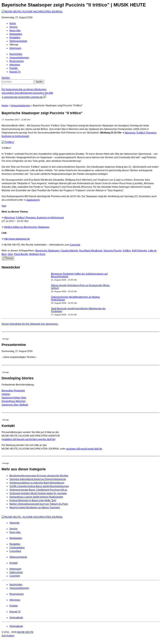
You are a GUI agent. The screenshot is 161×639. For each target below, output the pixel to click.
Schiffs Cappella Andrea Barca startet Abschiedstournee (39, 486)
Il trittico (127, 250)
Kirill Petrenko (139, 250)
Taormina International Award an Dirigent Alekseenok (37, 479)
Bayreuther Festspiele (13, 390)
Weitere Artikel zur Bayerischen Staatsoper (26, 227)
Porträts (13, 68)
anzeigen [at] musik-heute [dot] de (84, 448)
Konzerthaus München (14, 401)
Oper (10, 254)
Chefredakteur (17, 547)
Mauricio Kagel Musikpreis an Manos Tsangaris (34, 507)
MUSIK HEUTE (25, 632)
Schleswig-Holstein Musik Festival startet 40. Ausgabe (38, 493)
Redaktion (14, 37)
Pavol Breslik (21, 254)
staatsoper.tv (32, 200)
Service (13, 27)
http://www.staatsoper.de (17, 238)
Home (12, 23)
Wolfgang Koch (37, 254)
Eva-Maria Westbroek (90, 250)
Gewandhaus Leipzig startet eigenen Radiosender (36, 497)
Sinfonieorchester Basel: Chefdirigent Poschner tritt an (38, 489)
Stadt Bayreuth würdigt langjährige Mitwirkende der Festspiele (78, 310)
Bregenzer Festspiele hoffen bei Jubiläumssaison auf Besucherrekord (79, 275)
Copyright (75, 244)
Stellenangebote (18, 41)
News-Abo (15, 30)
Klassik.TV (15, 71)
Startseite (14, 522)
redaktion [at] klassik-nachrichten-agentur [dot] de (28, 439)
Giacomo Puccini (112, 250)
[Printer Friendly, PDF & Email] (8, 259)
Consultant (15, 551)
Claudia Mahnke (69, 250)
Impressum (15, 48)
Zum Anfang (8, 635)
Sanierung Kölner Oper (14, 397)
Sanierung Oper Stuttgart (15, 404)
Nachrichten (15, 54)
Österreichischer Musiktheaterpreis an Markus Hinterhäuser (75, 298)
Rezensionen (16, 61)
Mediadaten (15, 34)
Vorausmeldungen (19, 57)
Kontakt (13, 563)
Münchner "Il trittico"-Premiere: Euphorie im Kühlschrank (34, 217)
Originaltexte (16, 617)
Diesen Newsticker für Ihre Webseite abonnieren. (30, 324)
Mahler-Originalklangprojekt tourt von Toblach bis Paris (38, 504)
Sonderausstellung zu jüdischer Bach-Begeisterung (36, 482)
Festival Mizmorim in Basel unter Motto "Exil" (33, 500)
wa (3, 205)
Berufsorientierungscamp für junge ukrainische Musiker (38, 475)
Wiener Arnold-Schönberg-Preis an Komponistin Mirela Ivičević (80, 287)
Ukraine (6, 394)
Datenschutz (16, 572)
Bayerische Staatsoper (47, 250)
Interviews (14, 64)
